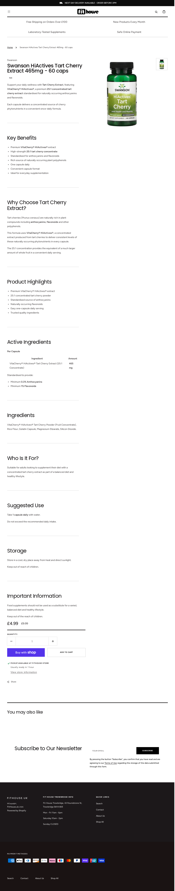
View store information (22, 672)
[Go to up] (168, 886)
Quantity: (11, 634)
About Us (99, 816)
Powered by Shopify (15, 810)
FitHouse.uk (11, 807)
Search (98, 803)
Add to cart (65, 652)
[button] (7, 11)
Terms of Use (113, 763)
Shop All (99, 822)
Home (9, 47)
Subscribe (146, 750)
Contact (99, 810)
